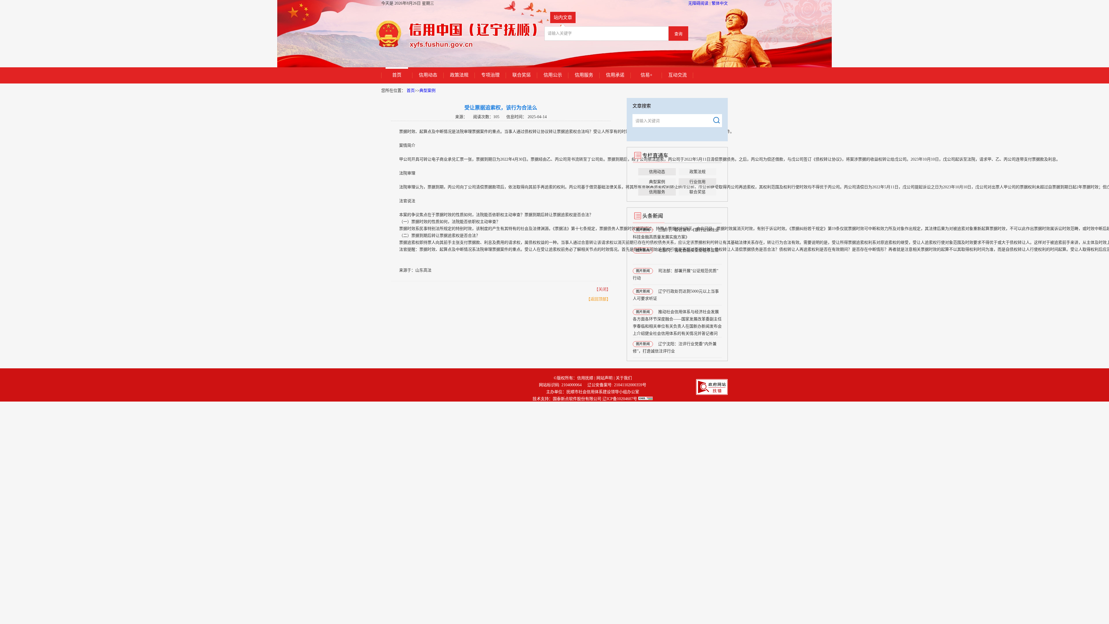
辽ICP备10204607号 (619, 399)
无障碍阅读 (699, 3)
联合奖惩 (521, 75)
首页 (396, 75)
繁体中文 (720, 3)
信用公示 (553, 75)
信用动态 (428, 75)
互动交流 (677, 75)
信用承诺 (615, 75)
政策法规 (459, 75)
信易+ (646, 75)
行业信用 (697, 182)
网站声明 (604, 378)
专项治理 (490, 75)
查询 (678, 34)
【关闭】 (602, 289)
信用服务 (584, 75)
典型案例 (427, 90)
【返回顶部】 (598, 299)
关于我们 (624, 378)
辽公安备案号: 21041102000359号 (616, 385)
